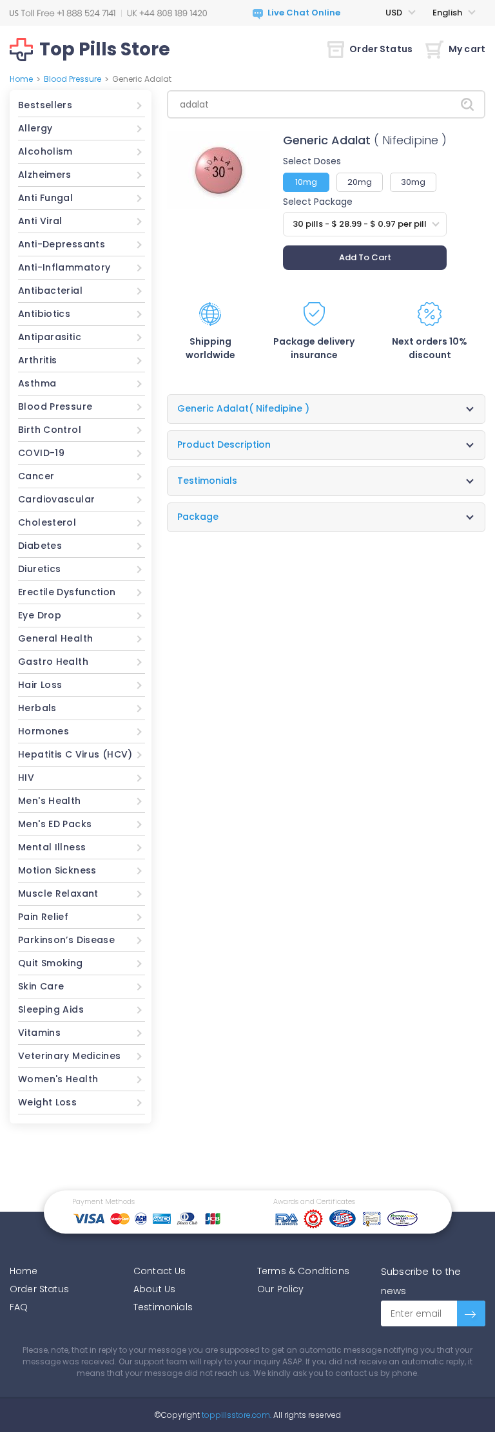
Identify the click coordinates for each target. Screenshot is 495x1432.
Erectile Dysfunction (67, 592)
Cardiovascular (56, 499)
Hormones (43, 731)
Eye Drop (39, 615)
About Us (154, 1289)
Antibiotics (44, 313)
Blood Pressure (72, 78)
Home (21, 78)
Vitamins (39, 1032)
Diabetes (40, 545)
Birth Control (49, 429)
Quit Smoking (50, 963)
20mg (359, 182)
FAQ (19, 1307)
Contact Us (159, 1271)
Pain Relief (43, 916)
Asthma (37, 383)
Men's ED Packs (55, 823)
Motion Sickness (57, 870)
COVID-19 (41, 452)
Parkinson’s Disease (66, 939)
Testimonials (163, 1307)
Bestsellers (45, 105)
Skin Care (41, 986)
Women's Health (58, 1079)
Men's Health (49, 800)
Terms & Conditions (303, 1271)
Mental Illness (52, 847)
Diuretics (39, 568)
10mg (306, 182)
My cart (467, 49)
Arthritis (37, 360)
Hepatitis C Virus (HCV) (75, 754)
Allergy (35, 128)
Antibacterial (50, 290)
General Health (55, 638)
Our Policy (280, 1289)
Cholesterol (47, 522)
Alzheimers (45, 174)
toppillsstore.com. (235, 1414)
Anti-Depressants (61, 244)
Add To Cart (365, 257)
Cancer (36, 476)
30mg (413, 182)
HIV (26, 777)
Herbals (37, 708)
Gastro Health (53, 661)
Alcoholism (45, 151)
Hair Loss (40, 684)
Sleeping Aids (51, 1009)
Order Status (380, 49)
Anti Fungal (45, 197)
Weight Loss (47, 1102)
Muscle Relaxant (58, 893)
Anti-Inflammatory (64, 267)
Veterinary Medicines (69, 1055)
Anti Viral (40, 221)
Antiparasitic (49, 336)
